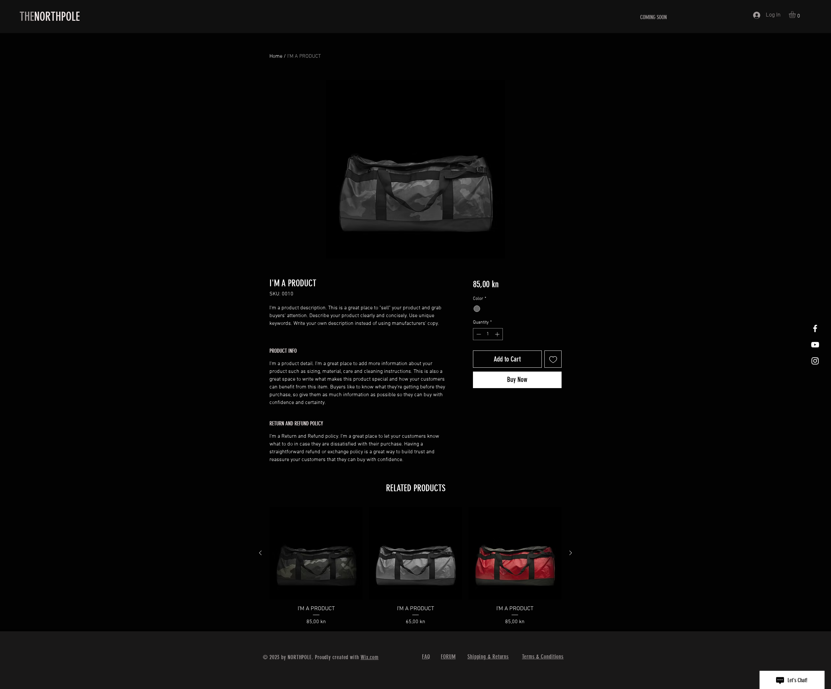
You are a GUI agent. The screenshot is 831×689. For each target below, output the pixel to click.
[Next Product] (571, 553)
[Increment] (498, 334)
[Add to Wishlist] (553, 359)
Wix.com (369, 657)
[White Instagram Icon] (815, 361)
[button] (796, 14)
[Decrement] (478, 334)
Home (275, 56)
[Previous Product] (260, 553)
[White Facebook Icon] (815, 328)
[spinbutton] (488, 334)
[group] (415, 566)
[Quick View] (316, 553)
